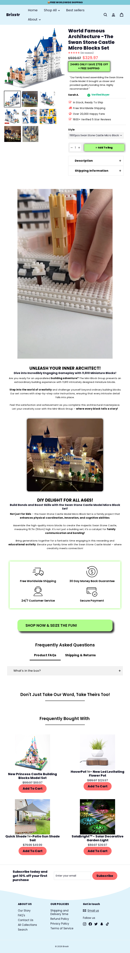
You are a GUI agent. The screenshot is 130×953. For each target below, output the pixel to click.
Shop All (50, 10)
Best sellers (75, 10)
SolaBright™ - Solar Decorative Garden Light (98, 838)
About (33, 19)
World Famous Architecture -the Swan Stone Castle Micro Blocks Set (91, 39)
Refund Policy (59, 919)
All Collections (27, 925)
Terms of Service (61, 928)
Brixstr (13, 15)
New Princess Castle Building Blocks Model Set (32, 776)
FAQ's (21, 915)
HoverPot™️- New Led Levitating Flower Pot (97, 773)
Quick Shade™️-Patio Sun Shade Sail (32, 838)
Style (71, 129)
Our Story (24, 910)
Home (33, 10)
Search (23, 930)
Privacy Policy (59, 924)
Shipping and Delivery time (59, 912)
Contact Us (25, 920)
